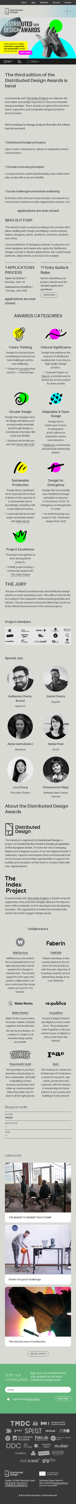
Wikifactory (49, 444)
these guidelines (61, 1483)
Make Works (23, 521)
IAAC (56, 1064)
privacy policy (33, 1399)
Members (44, 2)
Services (56, 2)
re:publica (24, 368)
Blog (33, 2)
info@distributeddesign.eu (16, 1485)
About (24, 2)
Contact (68, 2)
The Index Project (20, 574)
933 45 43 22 (22, 1483)
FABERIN (55, 952)
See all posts (38, 1353)
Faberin (45, 376)
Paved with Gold (25, 444)
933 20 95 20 (10, 1483)
